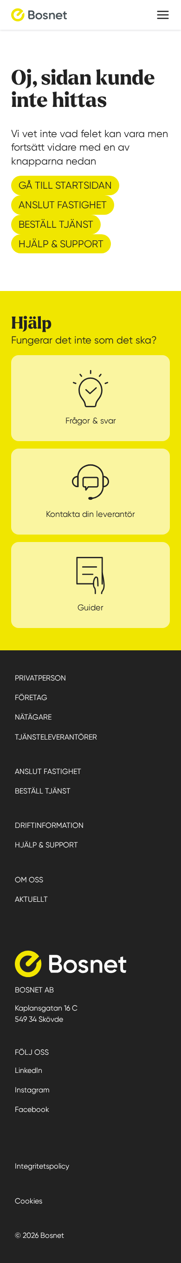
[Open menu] (163, 15)
